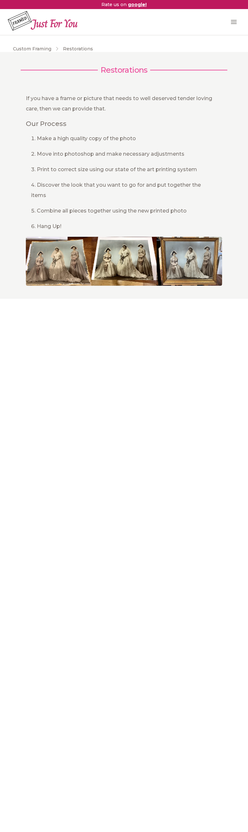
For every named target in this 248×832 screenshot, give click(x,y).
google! (137, 4)
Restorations (78, 49)
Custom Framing (32, 49)
